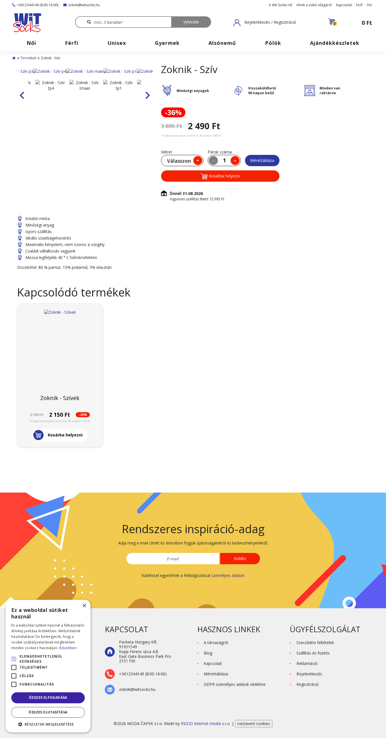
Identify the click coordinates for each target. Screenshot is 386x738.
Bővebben (67, 647)
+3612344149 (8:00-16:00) (37, 5)
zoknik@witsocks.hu (84, 5)
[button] (264, 22)
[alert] (48, 666)
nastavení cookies (253, 723)
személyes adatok (227, 575)
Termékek (28, 58)
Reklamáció (307, 663)
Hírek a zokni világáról (314, 5)
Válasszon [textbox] (179, 161)
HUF (359, 5)
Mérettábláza (262, 160)
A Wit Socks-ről (280, 5)
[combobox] (182, 160)
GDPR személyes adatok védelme (235, 684)
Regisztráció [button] (307, 684)
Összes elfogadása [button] (48, 697)
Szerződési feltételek (315, 642)
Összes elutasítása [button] (48, 712)
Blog (208, 653)
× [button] (84, 606)
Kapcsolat (344, 5)
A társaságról (216, 642)
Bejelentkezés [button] (309, 673)
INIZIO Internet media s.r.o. (206, 723)
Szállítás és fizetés (313, 653)
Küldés (240, 558)
